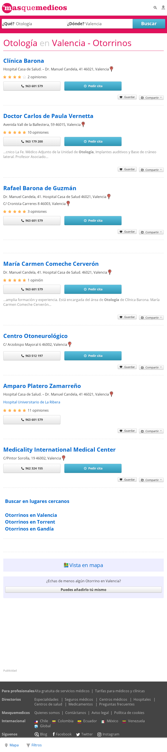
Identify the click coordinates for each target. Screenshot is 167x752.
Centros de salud (48, 704)
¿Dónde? (75, 24)
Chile (44, 721)
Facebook (64, 734)
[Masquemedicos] (34, 11)
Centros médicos (113, 699)
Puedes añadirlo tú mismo (83, 589)
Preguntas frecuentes (117, 704)
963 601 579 (34, 86)
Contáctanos (75, 712)
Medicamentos (80, 704)
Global (45, 726)
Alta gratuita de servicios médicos (62, 691)
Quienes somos (47, 712)
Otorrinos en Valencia (31, 515)
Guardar (129, 97)
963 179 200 (34, 141)
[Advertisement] (83, 633)
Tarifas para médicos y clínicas (120, 691)
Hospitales (142, 699)
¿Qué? (8, 24)
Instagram (111, 734)
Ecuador (90, 721)
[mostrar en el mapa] (111, 69)
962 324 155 (34, 468)
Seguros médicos (79, 699)
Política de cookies (129, 712)
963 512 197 (34, 356)
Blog (43, 734)
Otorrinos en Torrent (30, 521)
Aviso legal (100, 712)
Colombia (65, 721)
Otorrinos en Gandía (29, 528)
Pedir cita (95, 86)
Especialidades (46, 699)
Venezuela (136, 721)
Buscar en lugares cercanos (37, 501)
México (112, 721)
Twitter (87, 734)
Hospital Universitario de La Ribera (31, 402)
